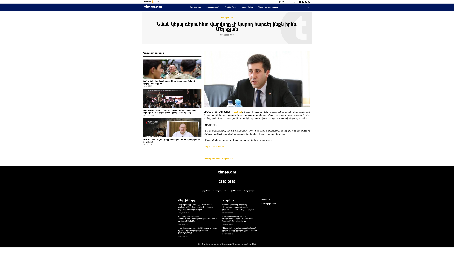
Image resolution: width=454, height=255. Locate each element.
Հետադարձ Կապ (288, 2)
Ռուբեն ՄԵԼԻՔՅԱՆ (214, 146)
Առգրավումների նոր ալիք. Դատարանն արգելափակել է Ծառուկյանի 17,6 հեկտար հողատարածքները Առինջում (196, 206)
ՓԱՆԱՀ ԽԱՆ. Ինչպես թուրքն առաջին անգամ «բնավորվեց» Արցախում (171, 140)
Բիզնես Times (230, 7)
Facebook (237, 111)
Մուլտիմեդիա (247, 7)
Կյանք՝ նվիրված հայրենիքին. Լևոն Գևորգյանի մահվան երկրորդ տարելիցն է (169, 82)
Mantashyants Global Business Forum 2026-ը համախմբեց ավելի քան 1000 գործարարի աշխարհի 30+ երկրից (169, 111)
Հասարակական (212, 7)
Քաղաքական (195, 7)
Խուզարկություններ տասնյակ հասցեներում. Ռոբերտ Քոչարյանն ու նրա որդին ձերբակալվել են (238, 218)
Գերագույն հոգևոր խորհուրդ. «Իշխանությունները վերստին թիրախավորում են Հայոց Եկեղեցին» (197, 218)
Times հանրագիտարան (268, 7)
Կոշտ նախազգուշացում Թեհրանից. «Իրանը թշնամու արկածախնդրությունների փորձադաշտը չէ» (197, 230)
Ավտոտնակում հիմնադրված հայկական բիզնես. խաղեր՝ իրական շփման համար (239, 229)
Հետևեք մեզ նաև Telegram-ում (218, 158)
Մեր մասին (277, 2)
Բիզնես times (235, 191)
